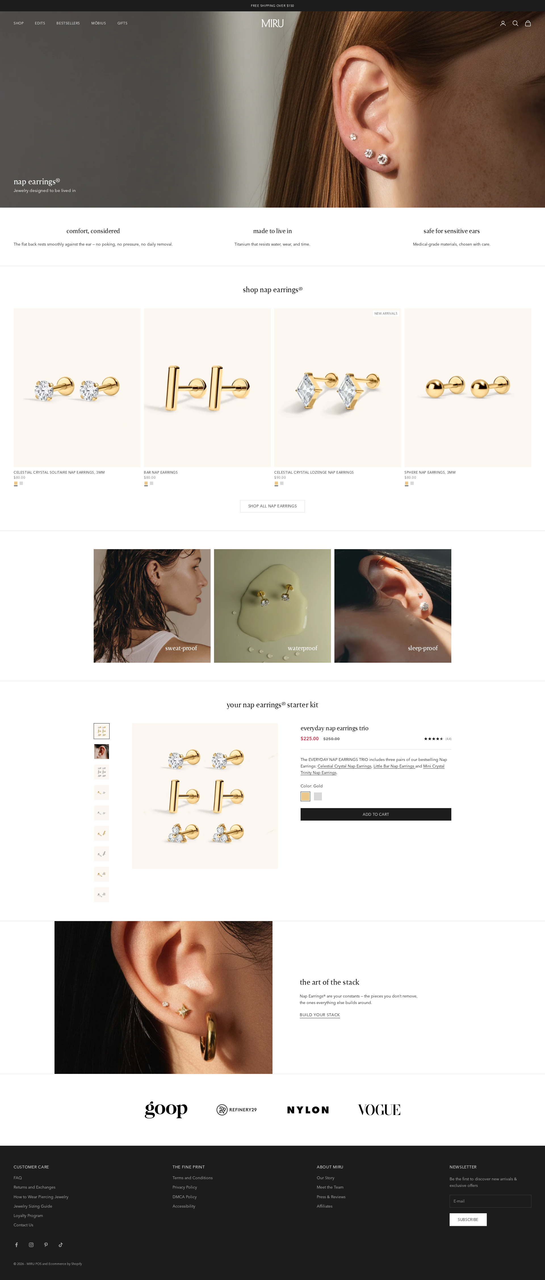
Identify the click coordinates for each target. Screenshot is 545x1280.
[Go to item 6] (102, 833)
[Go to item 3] (102, 772)
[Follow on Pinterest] (46, 1245)
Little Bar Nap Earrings (394, 766)
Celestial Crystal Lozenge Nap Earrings (314, 472)
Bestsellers (68, 23)
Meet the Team (330, 1187)
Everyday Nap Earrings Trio (335, 727)
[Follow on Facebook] (16, 1245)
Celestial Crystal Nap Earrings (344, 766)
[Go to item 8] (102, 874)
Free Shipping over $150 (272, 6)
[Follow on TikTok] (61, 1245)
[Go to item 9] (102, 895)
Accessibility (184, 1206)
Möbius (98, 23)
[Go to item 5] (102, 813)
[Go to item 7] (102, 854)
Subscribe (468, 1219)
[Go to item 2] (102, 752)
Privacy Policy (185, 1187)
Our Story (325, 1177)
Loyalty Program (28, 1215)
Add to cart (376, 814)
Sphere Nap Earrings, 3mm (430, 472)
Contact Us (23, 1224)
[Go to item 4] (102, 792)
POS (38, 1264)
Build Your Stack (320, 1014)
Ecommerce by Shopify (65, 1264)
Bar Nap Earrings (161, 472)
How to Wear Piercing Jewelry (41, 1196)
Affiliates (324, 1206)
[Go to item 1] (102, 731)
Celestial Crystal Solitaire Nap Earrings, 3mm (59, 472)
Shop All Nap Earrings (272, 506)
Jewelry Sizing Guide (33, 1206)
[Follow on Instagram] (31, 1245)
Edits (40, 23)
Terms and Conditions (193, 1177)
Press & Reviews (331, 1196)
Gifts (123, 23)
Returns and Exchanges (34, 1187)
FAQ (18, 1177)
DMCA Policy (185, 1196)
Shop (19, 23)
